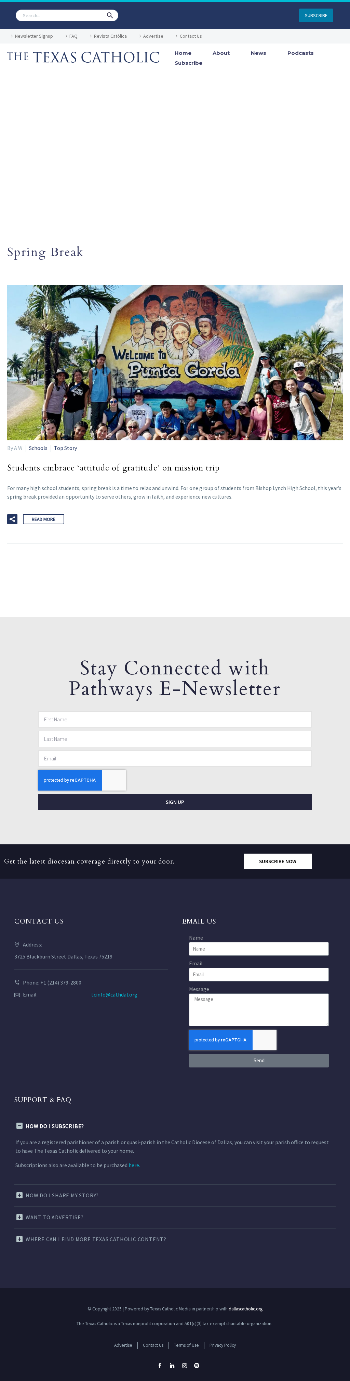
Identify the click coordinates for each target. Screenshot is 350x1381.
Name (196, 937)
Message (199, 989)
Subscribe (188, 63)
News (258, 53)
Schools (38, 447)
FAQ (73, 36)
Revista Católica (110, 36)
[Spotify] (197, 1365)
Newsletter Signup (34, 36)
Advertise (153, 36)
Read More (43, 519)
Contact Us (191, 36)
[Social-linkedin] (172, 1365)
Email (196, 963)
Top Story (65, 447)
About (221, 53)
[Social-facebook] (160, 1365)
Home (183, 53)
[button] (110, 15)
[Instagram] (184, 1365)
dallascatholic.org (245, 1309)
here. (134, 1165)
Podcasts (300, 53)
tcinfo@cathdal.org (114, 994)
